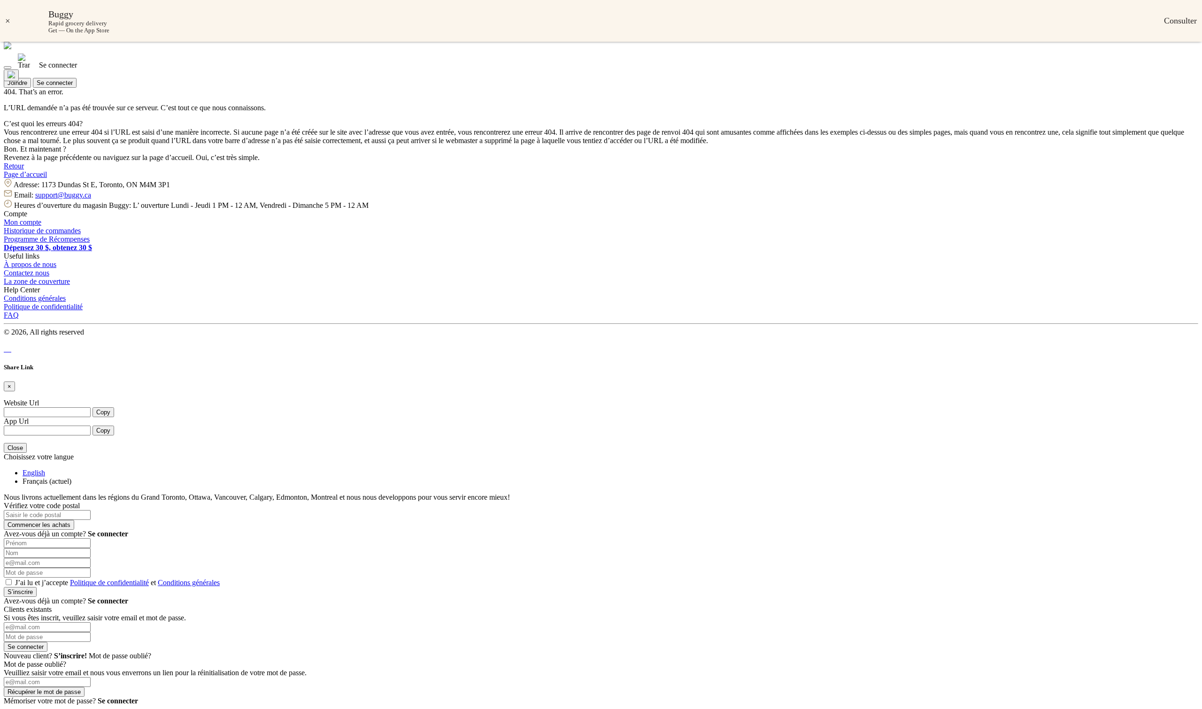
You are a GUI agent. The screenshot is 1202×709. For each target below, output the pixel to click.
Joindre (17, 82)
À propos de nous (30, 264)
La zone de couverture (37, 281)
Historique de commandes (42, 231)
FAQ (11, 315)
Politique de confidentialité (43, 307)
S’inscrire (20, 591)
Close (15, 447)
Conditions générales (35, 298)
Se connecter (55, 82)
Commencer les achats (39, 524)
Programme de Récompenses (47, 239)
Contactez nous (26, 273)
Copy (103, 412)
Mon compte (22, 222)
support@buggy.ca (63, 195)
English (34, 473)
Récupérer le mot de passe (44, 691)
